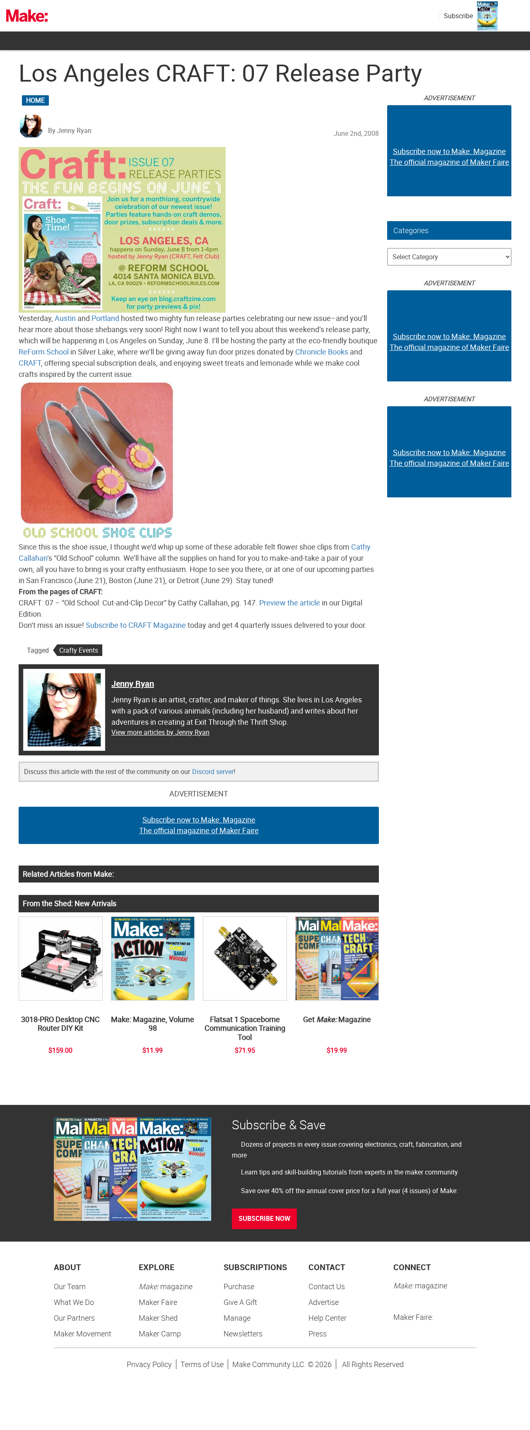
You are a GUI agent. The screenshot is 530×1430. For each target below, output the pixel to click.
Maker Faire (158, 1302)
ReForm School (44, 352)
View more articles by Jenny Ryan (160, 732)
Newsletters (243, 1333)
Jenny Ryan (132, 683)
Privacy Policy (149, 1364)
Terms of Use (202, 1364)
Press (317, 1333)
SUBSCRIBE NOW (264, 1218)
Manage (237, 1318)
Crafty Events (78, 650)
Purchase (239, 1286)
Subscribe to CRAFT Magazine (136, 625)
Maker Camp (160, 1333)
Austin (65, 318)
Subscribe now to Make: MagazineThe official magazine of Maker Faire (199, 825)
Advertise (323, 1302)
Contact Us (326, 1286)
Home (35, 100)
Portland (105, 318)
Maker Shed (158, 1318)
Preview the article (289, 603)
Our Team (70, 1286)
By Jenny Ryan (70, 130)
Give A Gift (240, 1302)
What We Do (74, 1302)
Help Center (327, 1318)
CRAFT (30, 363)
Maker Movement (82, 1333)
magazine (166, 1286)
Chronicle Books (321, 352)
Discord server (213, 771)
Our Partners (74, 1318)
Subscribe (458, 15)
